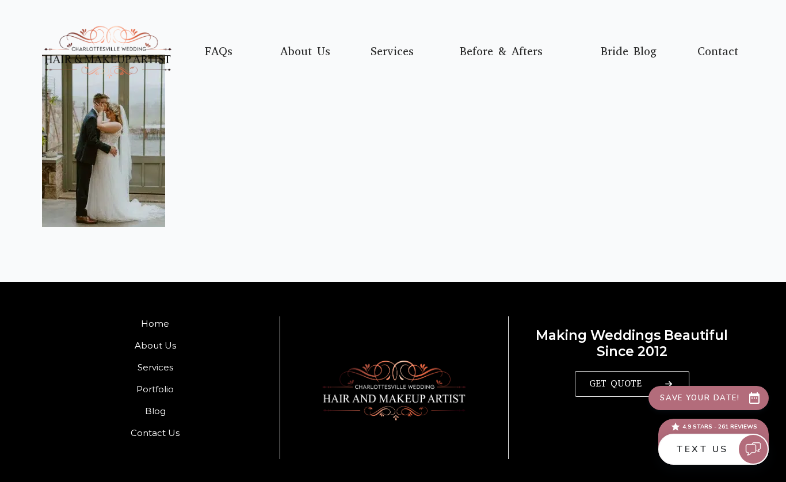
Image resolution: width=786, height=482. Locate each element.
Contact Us (155, 432)
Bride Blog (629, 51)
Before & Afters (501, 51)
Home (155, 323)
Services (392, 51)
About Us (305, 51)
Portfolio (155, 389)
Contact (717, 51)
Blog (155, 411)
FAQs (218, 51)
